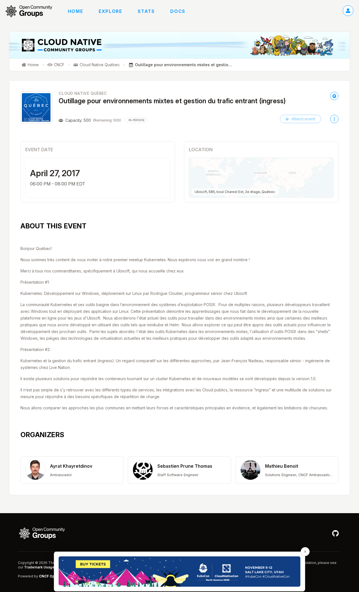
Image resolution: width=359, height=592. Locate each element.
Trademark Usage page (44, 567)
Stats (146, 11)
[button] (71, 470)
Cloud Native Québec (83, 93)
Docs (177, 11)
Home (75, 11)
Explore (110, 11)
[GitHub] (335, 533)
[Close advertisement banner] (305, 551)
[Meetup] (334, 96)
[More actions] (334, 119)
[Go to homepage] (32, 11)
